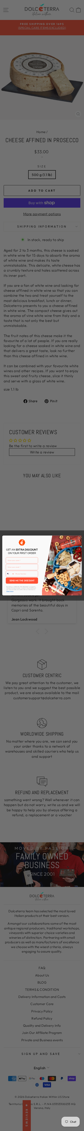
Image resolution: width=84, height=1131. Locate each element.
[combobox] (10, 574)
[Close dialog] (79, 537)
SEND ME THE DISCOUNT (21, 580)
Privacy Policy (10, 591)
